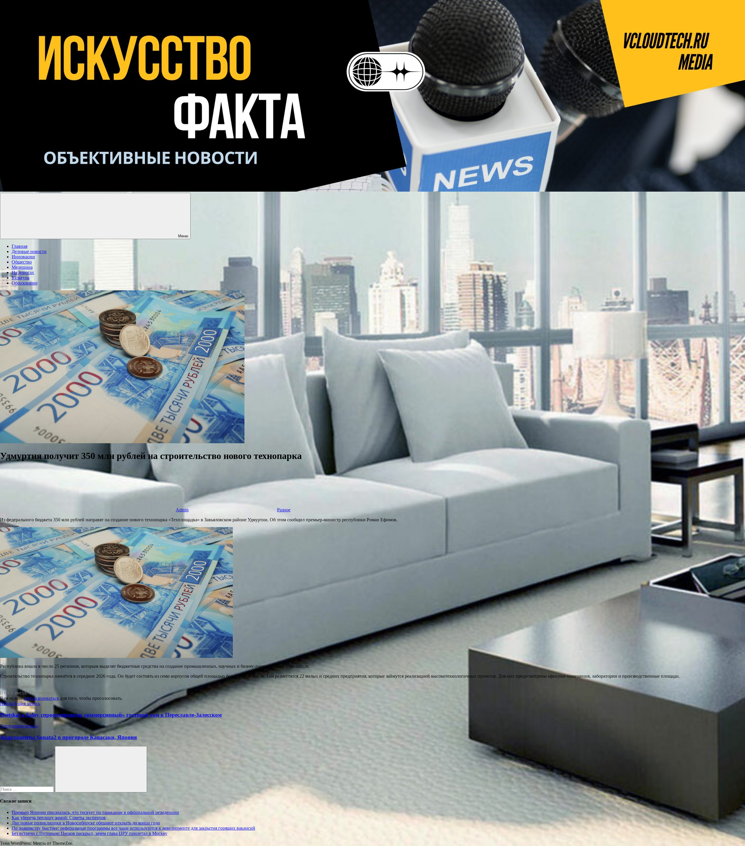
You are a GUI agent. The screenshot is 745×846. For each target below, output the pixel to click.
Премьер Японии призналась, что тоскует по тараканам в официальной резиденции (95, 812)
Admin (182, 509)
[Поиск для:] (27, 789)
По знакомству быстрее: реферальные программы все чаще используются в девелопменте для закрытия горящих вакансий (133, 828)
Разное (283, 509)
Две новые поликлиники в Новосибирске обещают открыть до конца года (86, 822)
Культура (20, 277)
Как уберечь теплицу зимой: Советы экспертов (59, 817)
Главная (19, 246)
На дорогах (23, 272)
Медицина (22, 267)
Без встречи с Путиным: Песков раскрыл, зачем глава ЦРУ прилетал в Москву (89, 833)
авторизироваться (41, 698)
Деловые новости (29, 251)
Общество (22, 261)
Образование (25, 282)
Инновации (23, 256)
